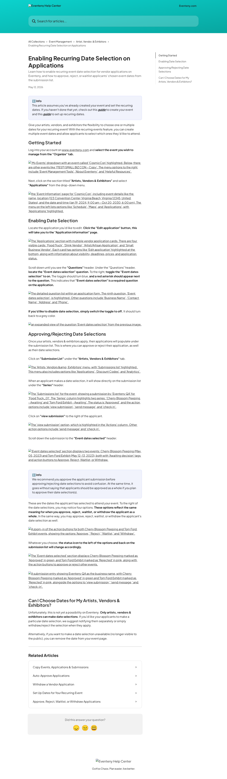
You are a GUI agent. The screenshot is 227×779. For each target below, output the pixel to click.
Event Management (60, 41)
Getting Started (168, 55)
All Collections (36, 41)
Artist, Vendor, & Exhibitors (91, 41)
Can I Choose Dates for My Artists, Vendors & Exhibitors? (175, 79)
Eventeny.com (187, 5)
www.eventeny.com (75, 150)
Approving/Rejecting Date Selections (174, 69)
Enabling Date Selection (172, 61)
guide (102, 109)
